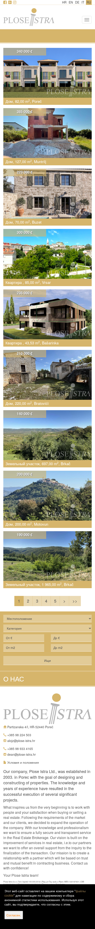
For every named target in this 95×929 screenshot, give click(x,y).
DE (77, 2)
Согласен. (13, 915)
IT (83, 2)
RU (89, 2)
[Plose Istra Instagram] (15, 2)
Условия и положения (23, 762)
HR (64, 2)
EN (71, 2)
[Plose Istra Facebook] (5, 2)
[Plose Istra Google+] (10, 2)
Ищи (47, 660)
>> (74, 601)
